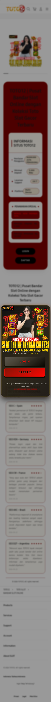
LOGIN (25, 361)
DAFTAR (25, 372)
